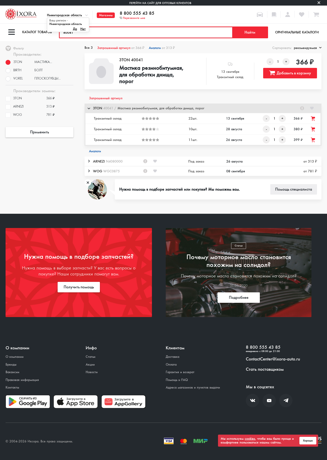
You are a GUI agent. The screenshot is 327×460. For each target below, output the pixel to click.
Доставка (172, 357)
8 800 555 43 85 (137, 13)
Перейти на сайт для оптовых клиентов (160, 3)
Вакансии (12, 372)
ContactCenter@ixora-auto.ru (273, 359)
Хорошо (308, 441)
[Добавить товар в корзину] (313, 118)
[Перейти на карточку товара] (101, 71)
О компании (15, 357)
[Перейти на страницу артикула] (302, 108)
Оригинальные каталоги (297, 32)
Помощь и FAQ (177, 380)
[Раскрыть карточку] (89, 161)
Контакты (12, 387)
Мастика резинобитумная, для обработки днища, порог (151, 75)
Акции (90, 364)
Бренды (11, 364)
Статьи (90, 357)
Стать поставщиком (265, 369)
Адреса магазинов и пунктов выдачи (193, 387)
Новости (92, 372)
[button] (203, 108)
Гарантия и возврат (180, 372)
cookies (250, 438)
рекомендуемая (305, 48)
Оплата (171, 364)
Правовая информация (22, 380)
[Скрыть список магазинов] (89, 108)
